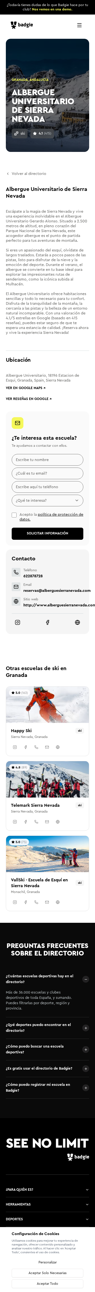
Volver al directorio (29, 174)
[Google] (77, 622)
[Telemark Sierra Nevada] (47, 795)
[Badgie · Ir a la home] (23, 25)
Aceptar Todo (47, 1283)
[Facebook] (47, 622)
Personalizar (47, 1262)
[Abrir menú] (79, 25)
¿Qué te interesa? (31, 500)
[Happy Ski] (47, 721)
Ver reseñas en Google (29, 399)
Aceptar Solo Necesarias (47, 1273)
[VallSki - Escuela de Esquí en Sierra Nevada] (47, 873)
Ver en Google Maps (26, 388)
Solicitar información (47, 533)
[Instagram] (17, 622)
